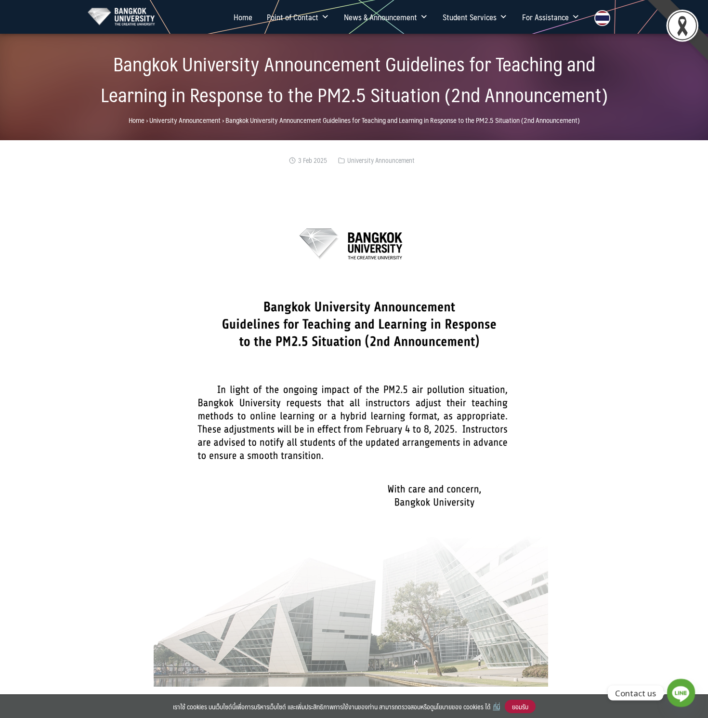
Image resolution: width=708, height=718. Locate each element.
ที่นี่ (496, 706)
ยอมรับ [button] (520, 706)
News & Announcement (380, 17)
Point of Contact (292, 17)
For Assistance (545, 17)
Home (243, 17)
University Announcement (185, 120)
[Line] (681, 693)
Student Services (470, 17)
